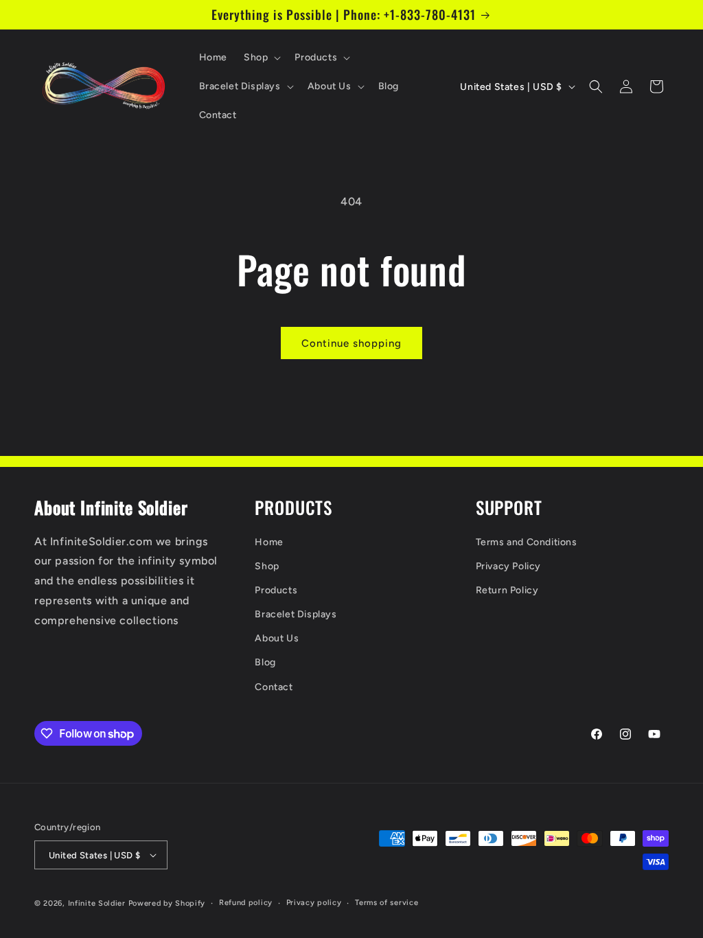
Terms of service (386, 902)
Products (276, 590)
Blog (265, 662)
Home (269, 542)
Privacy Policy (508, 566)
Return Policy (507, 590)
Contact (273, 687)
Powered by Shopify (167, 903)
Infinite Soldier (97, 903)
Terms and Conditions (526, 542)
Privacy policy (314, 902)
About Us (277, 638)
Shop (267, 566)
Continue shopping (351, 343)
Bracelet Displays (295, 614)
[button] (260, 57)
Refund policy (246, 902)
